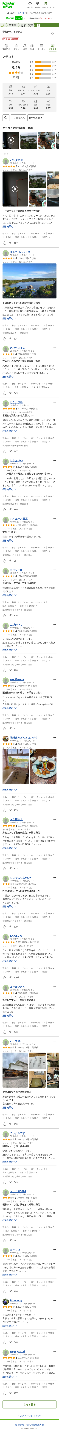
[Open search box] (6, 117)
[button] (11, 140)
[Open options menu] (54, 160)
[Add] (52, 33)
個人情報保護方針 (35, 1424)
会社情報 (19, 1424)
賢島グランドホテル (12, 31)
